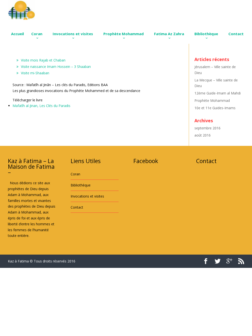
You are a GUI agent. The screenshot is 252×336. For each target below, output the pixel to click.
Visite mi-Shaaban (35, 73)
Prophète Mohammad (123, 33)
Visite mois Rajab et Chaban (43, 60)
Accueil (17, 33)
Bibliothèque (206, 33)
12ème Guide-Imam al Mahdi (217, 93)
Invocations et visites (73, 33)
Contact (236, 33)
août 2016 (202, 135)
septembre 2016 (207, 128)
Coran (36, 33)
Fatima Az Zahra (169, 33)
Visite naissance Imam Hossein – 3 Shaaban (56, 66)
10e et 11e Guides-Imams (215, 108)
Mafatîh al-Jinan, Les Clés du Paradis (41, 105)
